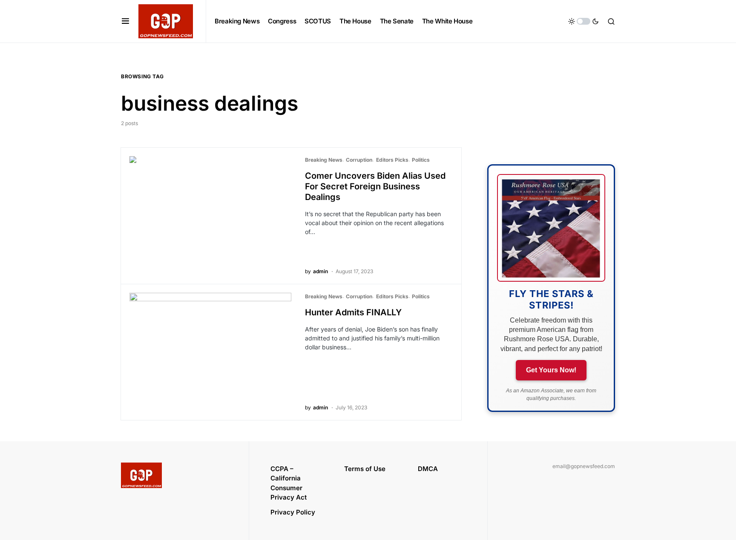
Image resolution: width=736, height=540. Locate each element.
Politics (421, 160)
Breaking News (323, 160)
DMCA (428, 469)
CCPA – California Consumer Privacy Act (288, 483)
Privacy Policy (292, 512)
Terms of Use (364, 469)
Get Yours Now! (551, 370)
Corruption (359, 160)
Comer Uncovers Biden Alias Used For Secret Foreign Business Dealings (375, 186)
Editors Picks (392, 160)
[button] (125, 21)
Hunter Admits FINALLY (353, 312)
